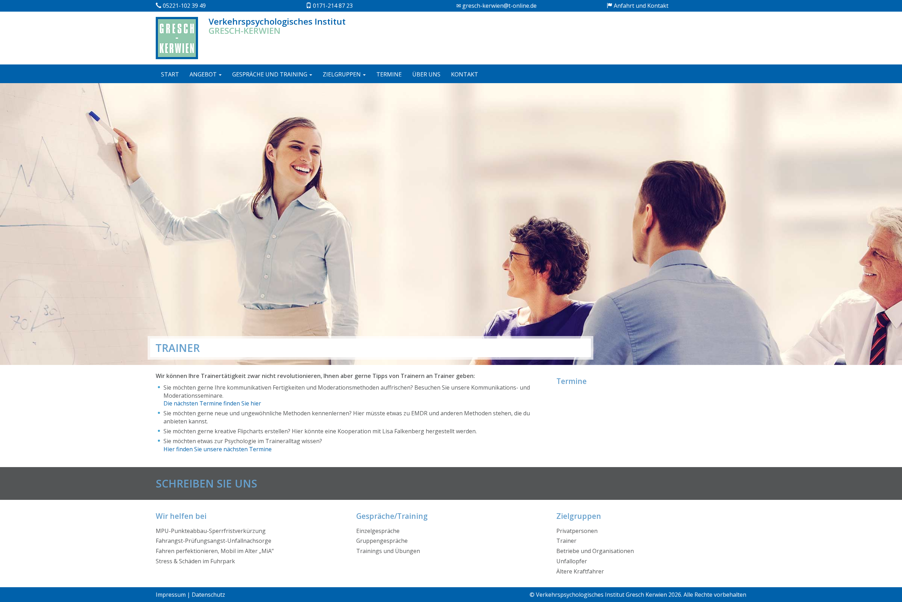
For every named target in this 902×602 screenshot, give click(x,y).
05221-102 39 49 (183, 6)
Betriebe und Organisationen (595, 551)
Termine (389, 74)
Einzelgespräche (378, 531)
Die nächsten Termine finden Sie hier (212, 403)
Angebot (204, 74)
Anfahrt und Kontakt (640, 6)
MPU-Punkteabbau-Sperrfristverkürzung (211, 531)
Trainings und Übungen (388, 551)
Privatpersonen (577, 531)
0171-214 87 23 (332, 6)
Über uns (426, 74)
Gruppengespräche (382, 541)
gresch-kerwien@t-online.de (499, 6)
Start (170, 74)
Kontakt (464, 74)
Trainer (566, 541)
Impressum (171, 594)
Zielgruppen (342, 74)
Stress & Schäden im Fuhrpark (195, 561)
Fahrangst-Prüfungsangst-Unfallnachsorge (213, 541)
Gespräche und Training (270, 74)
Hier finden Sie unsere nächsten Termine (217, 449)
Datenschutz (208, 594)
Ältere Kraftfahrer (580, 571)
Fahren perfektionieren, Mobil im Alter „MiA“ (215, 551)
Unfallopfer (571, 561)
